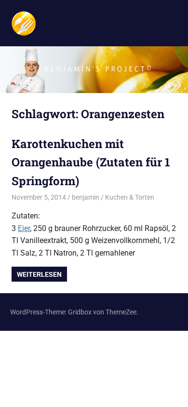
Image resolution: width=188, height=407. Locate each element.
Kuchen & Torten (129, 197)
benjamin (85, 197)
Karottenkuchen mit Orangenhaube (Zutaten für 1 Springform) (91, 162)
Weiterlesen (39, 274)
